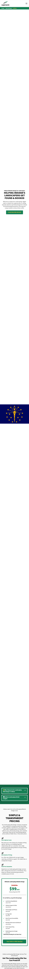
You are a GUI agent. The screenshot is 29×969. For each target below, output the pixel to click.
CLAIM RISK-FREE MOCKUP (14, 212)
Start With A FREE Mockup (14, 941)
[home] (6, 3)
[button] (26, 3)
